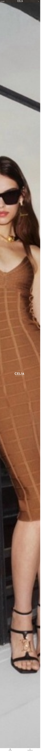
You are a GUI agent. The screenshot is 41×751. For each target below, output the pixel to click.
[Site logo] (20, 1)
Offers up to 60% (19, 380)
